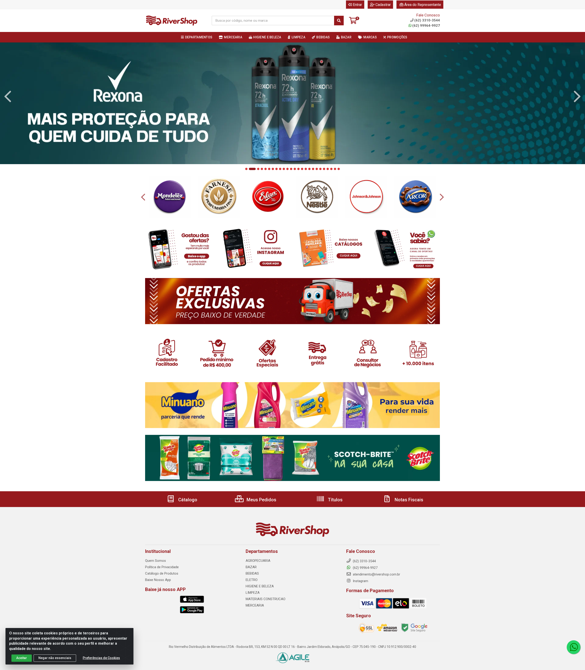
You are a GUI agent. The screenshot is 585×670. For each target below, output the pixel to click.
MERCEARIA (255, 605)
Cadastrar (383, 5)
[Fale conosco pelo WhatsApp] (573, 647)
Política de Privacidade (162, 567)
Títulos (335, 499)
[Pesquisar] (339, 20)
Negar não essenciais (54, 658)
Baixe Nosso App (158, 580)
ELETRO (252, 580)
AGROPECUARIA (258, 561)
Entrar (357, 5)
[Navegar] (7, 96)
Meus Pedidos (260, 499)
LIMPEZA (253, 593)
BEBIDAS (252, 573)
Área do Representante (422, 5)
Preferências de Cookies (101, 658)
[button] (246, 169)
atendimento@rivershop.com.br (376, 574)
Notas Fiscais (408, 499)
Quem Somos (155, 561)
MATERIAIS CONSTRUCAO (265, 599)
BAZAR (251, 567)
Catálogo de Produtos (161, 573)
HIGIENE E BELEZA (260, 586)
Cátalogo (187, 499)
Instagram (360, 581)
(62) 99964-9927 (426, 26)
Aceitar (21, 658)
